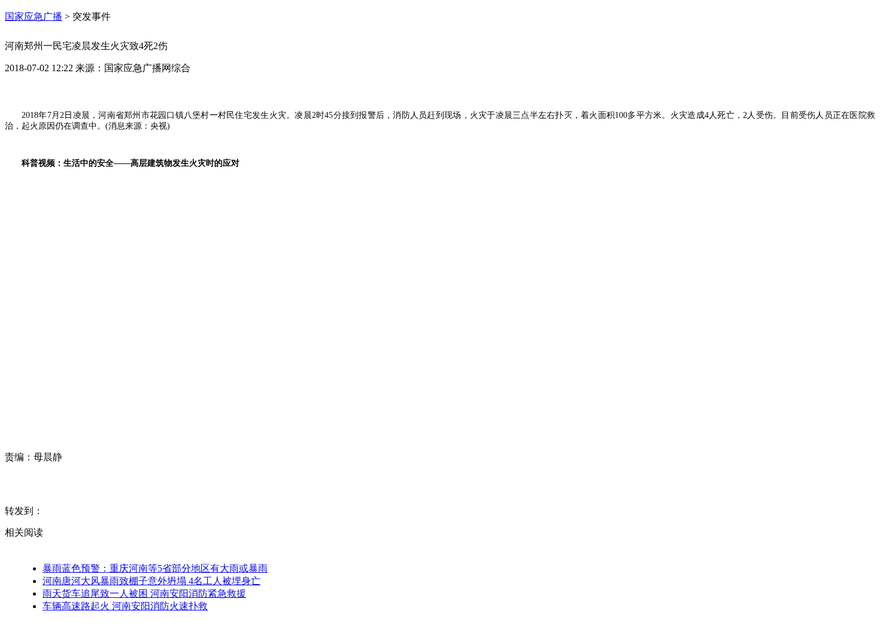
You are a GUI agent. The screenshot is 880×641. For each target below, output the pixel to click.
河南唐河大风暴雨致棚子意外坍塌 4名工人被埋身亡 (151, 581)
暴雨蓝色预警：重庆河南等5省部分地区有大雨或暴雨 (155, 568)
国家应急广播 (33, 16)
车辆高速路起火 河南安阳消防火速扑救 (125, 606)
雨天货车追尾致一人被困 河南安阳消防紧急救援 (144, 593)
